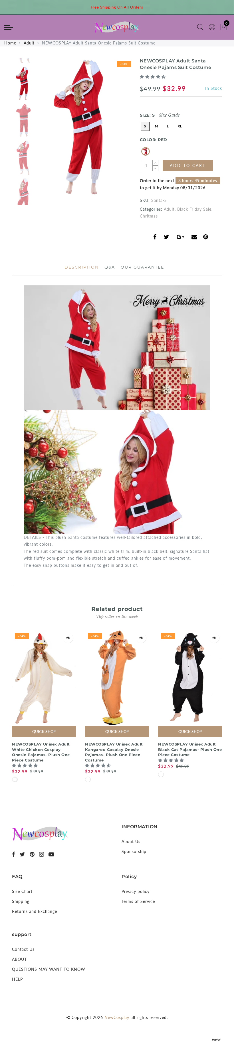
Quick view (68, 638)
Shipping (20, 901)
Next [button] (113, 130)
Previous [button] (48, 130)
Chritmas (149, 216)
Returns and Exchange (34, 911)
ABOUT (19, 959)
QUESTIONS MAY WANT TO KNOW (48, 969)
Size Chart (22, 891)
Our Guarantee (142, 267)
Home (10, 42)
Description (81, 267)
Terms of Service (138, 901)
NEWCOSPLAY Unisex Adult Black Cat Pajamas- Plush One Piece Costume (190, 749)
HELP (17, 979)
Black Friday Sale (194, 209)
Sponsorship (134, 851)
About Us (131, 841)
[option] (84, 127)
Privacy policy (136, 891)
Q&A (109, 267)
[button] (153, 76)
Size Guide (169, 115)
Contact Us (23, 949)
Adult (29, 42)
